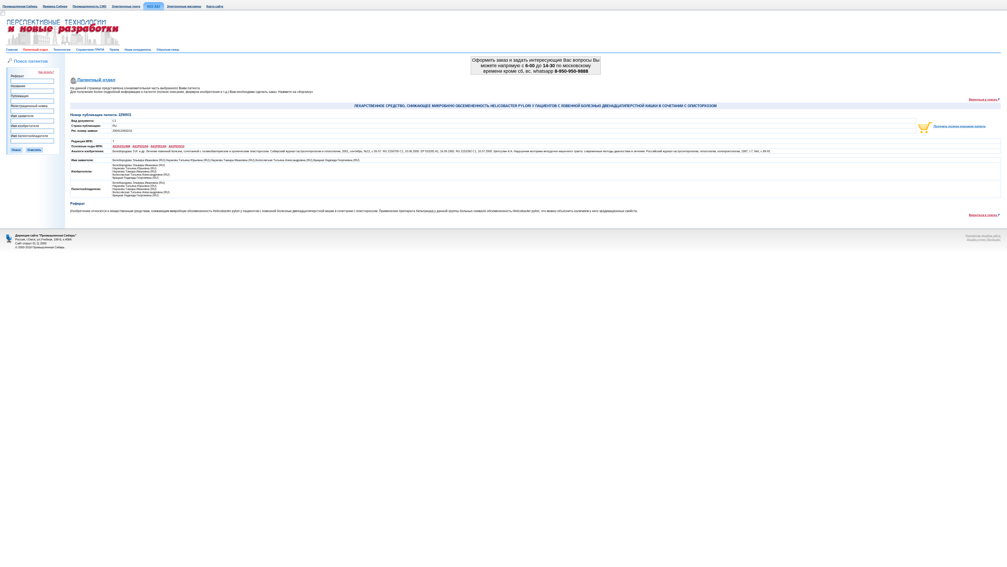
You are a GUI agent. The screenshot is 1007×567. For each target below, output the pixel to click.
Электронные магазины (184, 6)
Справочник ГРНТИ (90, 49)
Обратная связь (168, 49)
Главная (12, 49)
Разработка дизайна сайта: (983, 235)
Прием (114, 49)
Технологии (62, 49)
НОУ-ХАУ (153, 6)
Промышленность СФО (89, 6)
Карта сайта (214, 6)
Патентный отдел (35, 49)
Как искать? (46, 72)
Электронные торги (126, 6)
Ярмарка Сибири (55, 6)
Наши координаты (138, 49)
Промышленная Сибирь (20, 6)
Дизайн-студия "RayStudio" (984, 239)
